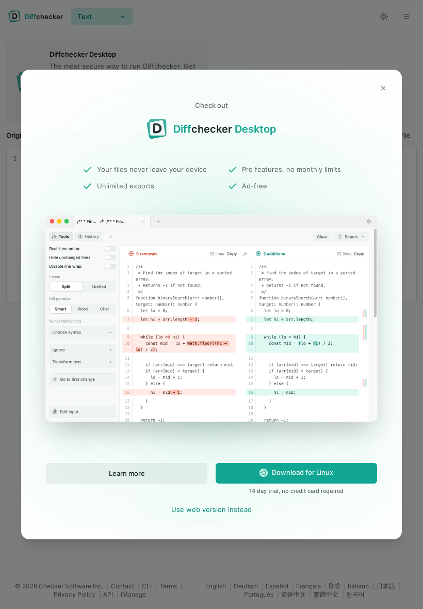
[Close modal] (383, 88)
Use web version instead (211, 509)
